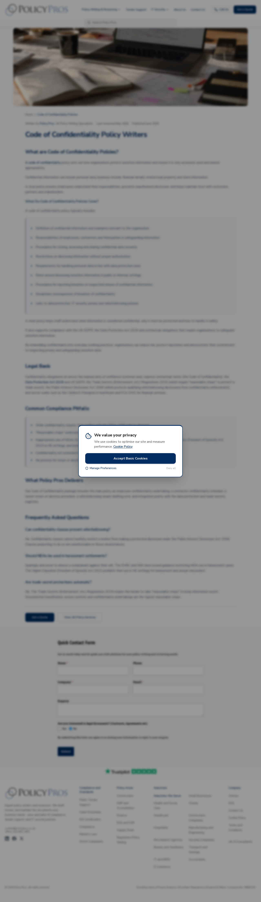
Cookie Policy (123, 446)
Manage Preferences (103, 468)
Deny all (171, 468)
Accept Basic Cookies (131, 458)
